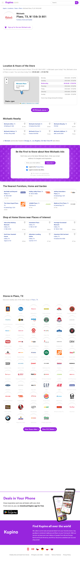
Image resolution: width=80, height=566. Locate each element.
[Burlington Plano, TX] (7, 375)
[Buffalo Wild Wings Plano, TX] (20, 320)
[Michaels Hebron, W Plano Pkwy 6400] (14, 132)
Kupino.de (42, 549)
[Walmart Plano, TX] (7, 331)
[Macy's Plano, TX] (46, 342)
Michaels (7, 141)
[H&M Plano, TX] (59, 385)
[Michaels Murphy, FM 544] (64, 125)
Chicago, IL (27, 141)
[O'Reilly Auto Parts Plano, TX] (46, 418)
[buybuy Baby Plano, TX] (7, 364)
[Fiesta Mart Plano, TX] (72, 353)
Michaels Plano (21, 83)
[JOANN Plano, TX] (59, 375)
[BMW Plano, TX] (7, 418)
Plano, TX (35, 300)
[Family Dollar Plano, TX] (20, 353)
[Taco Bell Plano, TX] (72, 396)
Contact (47, 555)
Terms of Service (56, 555)
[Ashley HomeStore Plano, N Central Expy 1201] (64, 195)
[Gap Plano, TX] (46, 385)
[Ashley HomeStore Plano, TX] (33, 342)
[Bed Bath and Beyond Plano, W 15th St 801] (14, 195)
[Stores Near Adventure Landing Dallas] (39, 237)
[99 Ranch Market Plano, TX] (46, 375)
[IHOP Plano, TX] (33, 320)
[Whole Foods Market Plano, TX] (46, 353)
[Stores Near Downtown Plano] (39, 226)
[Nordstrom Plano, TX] (59, 342)
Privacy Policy (39, 167)
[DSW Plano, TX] (72, 342)
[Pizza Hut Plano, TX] (59, 309)
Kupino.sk (52, 549)
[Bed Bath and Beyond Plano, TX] (72, 385)
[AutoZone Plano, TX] (33, 418)
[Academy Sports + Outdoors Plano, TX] (33, 353)
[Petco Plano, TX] (20, 342)
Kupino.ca (32, 549)
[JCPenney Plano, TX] (33, 396)
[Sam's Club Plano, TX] (20, 364)
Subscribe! (50, 163)
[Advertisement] (40, 46)
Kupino (5, 8)
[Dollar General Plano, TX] (46, 309)
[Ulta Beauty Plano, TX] (33, 407)
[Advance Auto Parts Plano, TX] (59, 407)
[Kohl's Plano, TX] (72, 364)
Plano (20, 8)
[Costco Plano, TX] (59, 364)
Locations (10, 8)
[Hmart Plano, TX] (33, 364)
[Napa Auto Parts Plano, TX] (20, 418)
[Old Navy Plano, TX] (7, 385)
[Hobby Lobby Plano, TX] (20, 396)
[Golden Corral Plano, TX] (7, 342)
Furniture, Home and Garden (24, 20)
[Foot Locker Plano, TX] (7, 353)
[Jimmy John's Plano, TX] (72, 331)
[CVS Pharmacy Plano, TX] (72, 375)
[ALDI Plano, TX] (7, 309)
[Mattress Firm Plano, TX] (46, 364)
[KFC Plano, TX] (20, 407)
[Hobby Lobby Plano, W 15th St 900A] (39, 195)
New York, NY (47, 141)
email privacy (45, 173)
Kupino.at (28, 549)
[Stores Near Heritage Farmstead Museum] (64, 226)
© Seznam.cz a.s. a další (32, 103)
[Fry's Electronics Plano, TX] (7, 396)
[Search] (77, 2)
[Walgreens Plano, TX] (33, 309)
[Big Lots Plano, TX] (33, 385)
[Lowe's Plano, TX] (59, 331)
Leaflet (23, 103)
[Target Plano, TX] (33, 331)
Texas (16, 8)
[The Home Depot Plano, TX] (59, 353)
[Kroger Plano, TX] (20, 309)
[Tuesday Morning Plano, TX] (7, 320)
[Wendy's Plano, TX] (59, 320)
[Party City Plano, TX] (46, 331)
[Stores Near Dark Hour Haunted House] (14, 237)
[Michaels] (9, 18)
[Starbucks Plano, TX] (46, 320)
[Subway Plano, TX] (46, 407)
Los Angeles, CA (37, 141)
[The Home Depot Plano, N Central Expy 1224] (14, 206)
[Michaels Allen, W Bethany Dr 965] (14, 125)
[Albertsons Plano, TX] (59, 396)
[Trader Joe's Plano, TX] (20, 331)
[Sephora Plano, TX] (20, 385)
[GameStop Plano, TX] (33, 375)
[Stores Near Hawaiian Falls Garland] (64, 237)
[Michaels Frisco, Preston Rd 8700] (39, 132)
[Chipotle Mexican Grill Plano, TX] (72, 309)
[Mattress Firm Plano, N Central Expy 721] (64, 206)
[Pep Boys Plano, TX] (72, 407)
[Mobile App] (10, 512)
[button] (18, 27)
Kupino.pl (47, 549)
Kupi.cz (37, 549)
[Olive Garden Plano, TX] (7, 407)
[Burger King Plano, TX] (46, 396)
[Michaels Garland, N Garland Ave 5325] (39, 125)
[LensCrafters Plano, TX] (72, 320)
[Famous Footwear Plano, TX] (20, 375)
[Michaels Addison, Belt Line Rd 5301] (64, 132)
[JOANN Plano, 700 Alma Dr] (39, 206)
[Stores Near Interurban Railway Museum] (14, 226)
